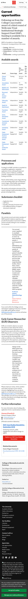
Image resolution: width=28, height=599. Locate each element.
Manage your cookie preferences (14, 595)
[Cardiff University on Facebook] (6, 557)
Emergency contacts (8, 515)
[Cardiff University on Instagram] (3, 557)
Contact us (5, 513)
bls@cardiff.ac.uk (6, 481)
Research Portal (6, 554)
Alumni (4, 537)
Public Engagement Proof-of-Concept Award (5, 136)
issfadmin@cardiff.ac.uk (9, 417)
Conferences (5, 525)
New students (6, 535)
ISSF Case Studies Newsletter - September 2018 (14, 426)
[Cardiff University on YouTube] (16, 557)
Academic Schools (7, 509)
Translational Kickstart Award (5, 123)
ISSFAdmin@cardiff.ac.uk (8, 312)
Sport (3, 529)
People (4, 551)
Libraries (4, 523)
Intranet (4, 547)
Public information (7, 517)
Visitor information (7, 511)
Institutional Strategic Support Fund (14, 7)
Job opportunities (7, 545)
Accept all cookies (14, 590)
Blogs (3, 539)
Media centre (6, 549)
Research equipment (8, 527)
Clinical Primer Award (4, 78)
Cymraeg (21, 2)
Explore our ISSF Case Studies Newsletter (14, 438)
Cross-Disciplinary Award (5, 116)
